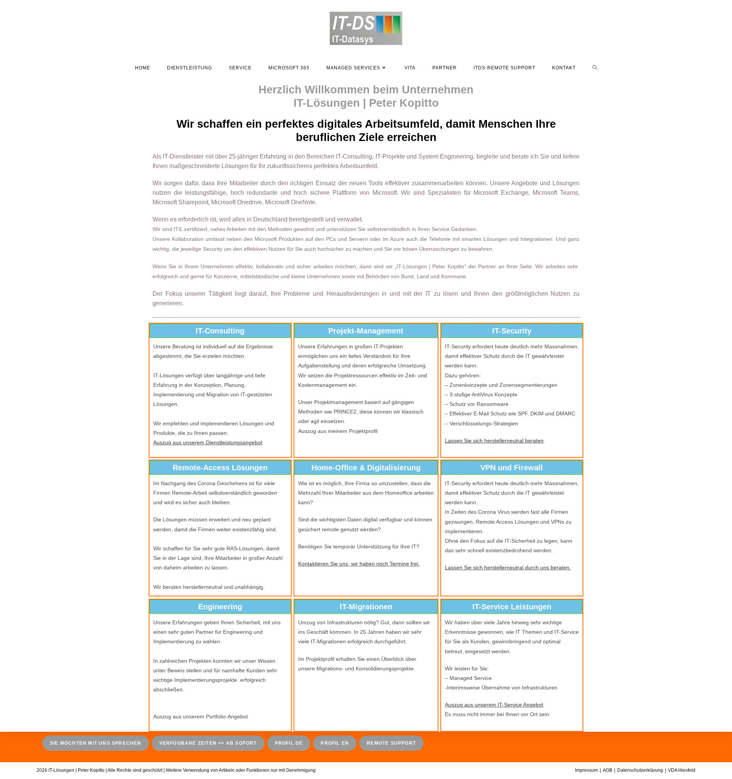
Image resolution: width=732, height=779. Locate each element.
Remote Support (391, 743)
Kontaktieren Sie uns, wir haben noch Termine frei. (359, 564)
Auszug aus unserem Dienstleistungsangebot (207, 442)
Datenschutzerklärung (640, 770)
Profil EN (335, 743)
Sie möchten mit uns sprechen (95, 743)
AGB (607, 770)
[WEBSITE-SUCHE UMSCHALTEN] (595, 67)
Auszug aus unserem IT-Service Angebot (494, 705)
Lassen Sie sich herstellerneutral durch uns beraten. (508, 567)
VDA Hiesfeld (681, 770)
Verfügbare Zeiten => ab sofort (208, 743)
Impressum (586, 770)
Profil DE (289, 743)
